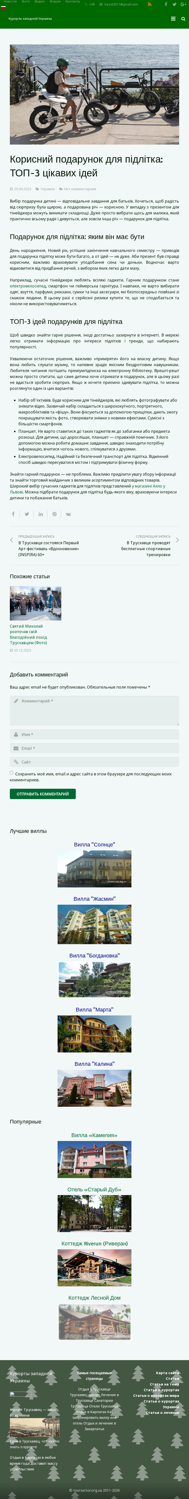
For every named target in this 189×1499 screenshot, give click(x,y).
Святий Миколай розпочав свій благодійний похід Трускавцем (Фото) (28, 634)
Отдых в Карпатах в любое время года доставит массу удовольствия (34, 1463)
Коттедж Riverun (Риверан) (95, 1243)
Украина (48, 189)
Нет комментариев (80, 189)
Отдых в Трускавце (94, 1389)
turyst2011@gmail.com (121, 4)
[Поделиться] (15, 514)
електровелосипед (28, 286)
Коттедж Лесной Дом (94, 1297)
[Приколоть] (54, 514)
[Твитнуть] (27, 514)
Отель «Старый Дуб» (94, 1189)
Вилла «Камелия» (94, 1135)
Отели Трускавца (103, 1406)
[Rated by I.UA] (21, 1395)
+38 (91, 4)
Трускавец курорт (85, 1394)
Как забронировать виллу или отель (94, 1417)
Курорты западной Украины (30, 18)
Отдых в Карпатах (91, 1411)
